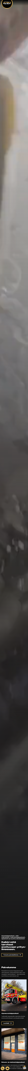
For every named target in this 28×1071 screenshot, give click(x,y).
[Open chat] (24, 1067)
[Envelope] (7, 1068)
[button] (24, 2)
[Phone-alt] (2, 1068)
